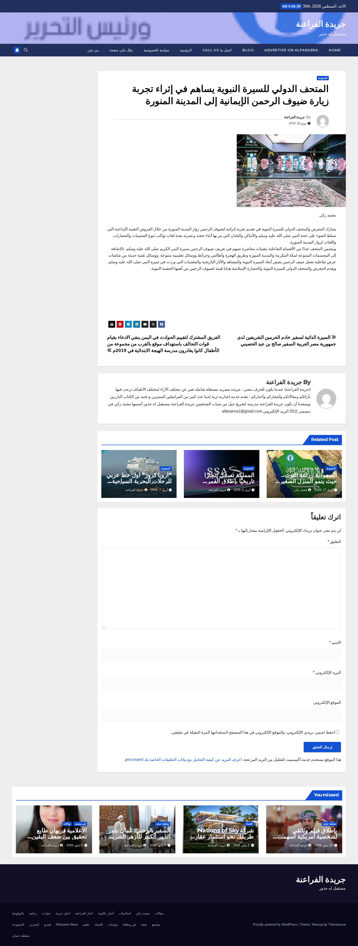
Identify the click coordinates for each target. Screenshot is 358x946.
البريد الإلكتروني (327, 672)
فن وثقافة (129, 924)
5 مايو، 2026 (158, 845)
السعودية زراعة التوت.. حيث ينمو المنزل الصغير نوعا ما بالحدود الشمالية (308, 481)
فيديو (47, 924)
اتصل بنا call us (217, 50)
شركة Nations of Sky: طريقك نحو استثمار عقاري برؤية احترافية (222, 836)
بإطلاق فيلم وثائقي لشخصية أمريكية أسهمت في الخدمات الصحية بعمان (305, 836)
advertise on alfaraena (291, 50)
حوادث (46, 913)
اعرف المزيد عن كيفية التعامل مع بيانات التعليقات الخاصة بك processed (183, 759)
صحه (144, 924)
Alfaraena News (67, 924)
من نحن (93, 50)
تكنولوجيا (18, 913)
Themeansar (337, 924)
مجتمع (156, 924)
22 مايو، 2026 (324, 845)
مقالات (67, 823)
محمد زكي (143, 913)
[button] (26, 50)
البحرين (34, 924)
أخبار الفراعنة (84, 913)
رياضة (33, 913)
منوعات (113, 924)
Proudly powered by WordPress (275, 924)
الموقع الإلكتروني (327, 702)
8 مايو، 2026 (241, 845)
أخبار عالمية (106, 913)
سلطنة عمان (329, 823)
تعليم (86, 924)
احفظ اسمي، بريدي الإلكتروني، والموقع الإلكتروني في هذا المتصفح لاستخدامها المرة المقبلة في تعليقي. (253, 732)
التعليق (334, 542)
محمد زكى (300, 490)
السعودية (322, 78)
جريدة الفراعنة (321, 24)
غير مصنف (80, 823)
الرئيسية (186, 50)
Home (334, 50)
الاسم (335, 642)
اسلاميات (125, 913)
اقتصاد (249, 823)
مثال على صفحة (121, 50)
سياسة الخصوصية (156, 50)
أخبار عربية (63, 913)
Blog (248, 50)
